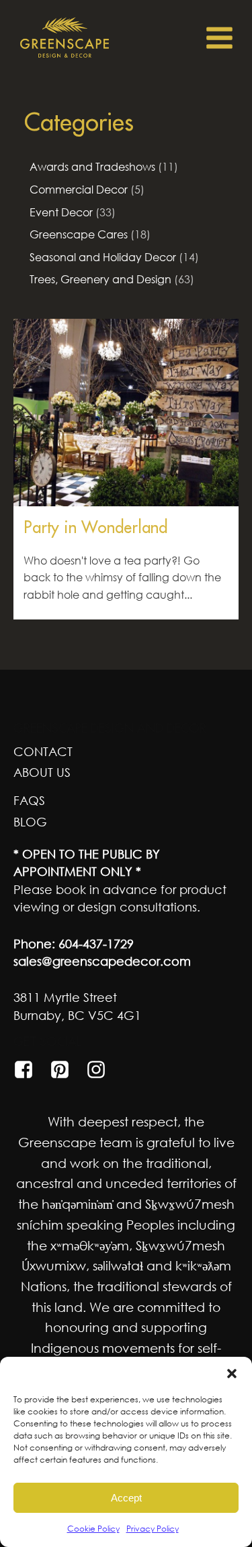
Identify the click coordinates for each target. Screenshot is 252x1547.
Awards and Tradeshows (92, 166)
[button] (232, 1373)
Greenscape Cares (79, 234)
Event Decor (61, 212)
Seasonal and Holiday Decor (103, 257)
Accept (126, 1497)
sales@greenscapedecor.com (102, 961)
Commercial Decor (79, 189)
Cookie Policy (93, 1529)
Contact (43, 751)
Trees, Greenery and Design (100, 279)
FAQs (29, 800)
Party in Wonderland (95, 527)
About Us (42, 772)
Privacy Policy (152, 1529)
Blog (30, 821)
